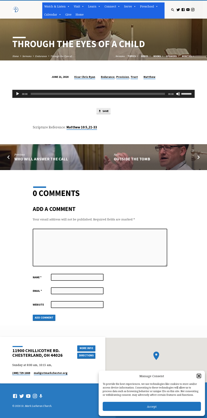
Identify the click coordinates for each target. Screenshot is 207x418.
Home (80, 14)
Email (37, 291)
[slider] (187, 93)
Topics (132, 56)
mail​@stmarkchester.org (51, 373)
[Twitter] (178, 9)
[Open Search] (173, 10)
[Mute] (178, 94)
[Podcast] (40, 396)
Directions (86, 355)
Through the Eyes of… (62, 56)
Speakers (171, 56)
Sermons (27, 56)
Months (187, 56)
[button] (199, 376)
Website (38, 304)
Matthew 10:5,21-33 (82, 127)
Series (145, 56)
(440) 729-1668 (21, 373)
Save (105, 111)
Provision (122, 77)
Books (157, 56)
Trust (134, 77)
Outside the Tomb (132, 159)
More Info (86, 348)
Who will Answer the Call (41, 159)
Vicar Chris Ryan (84, 77)
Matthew (149, 77)
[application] (103, 94)
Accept (152, 406)
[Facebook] (183, 9)
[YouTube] (188, 9)
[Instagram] (193, 9)
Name (37, 277)
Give (68, 14)
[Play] (18, 94)
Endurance (41, 56)
